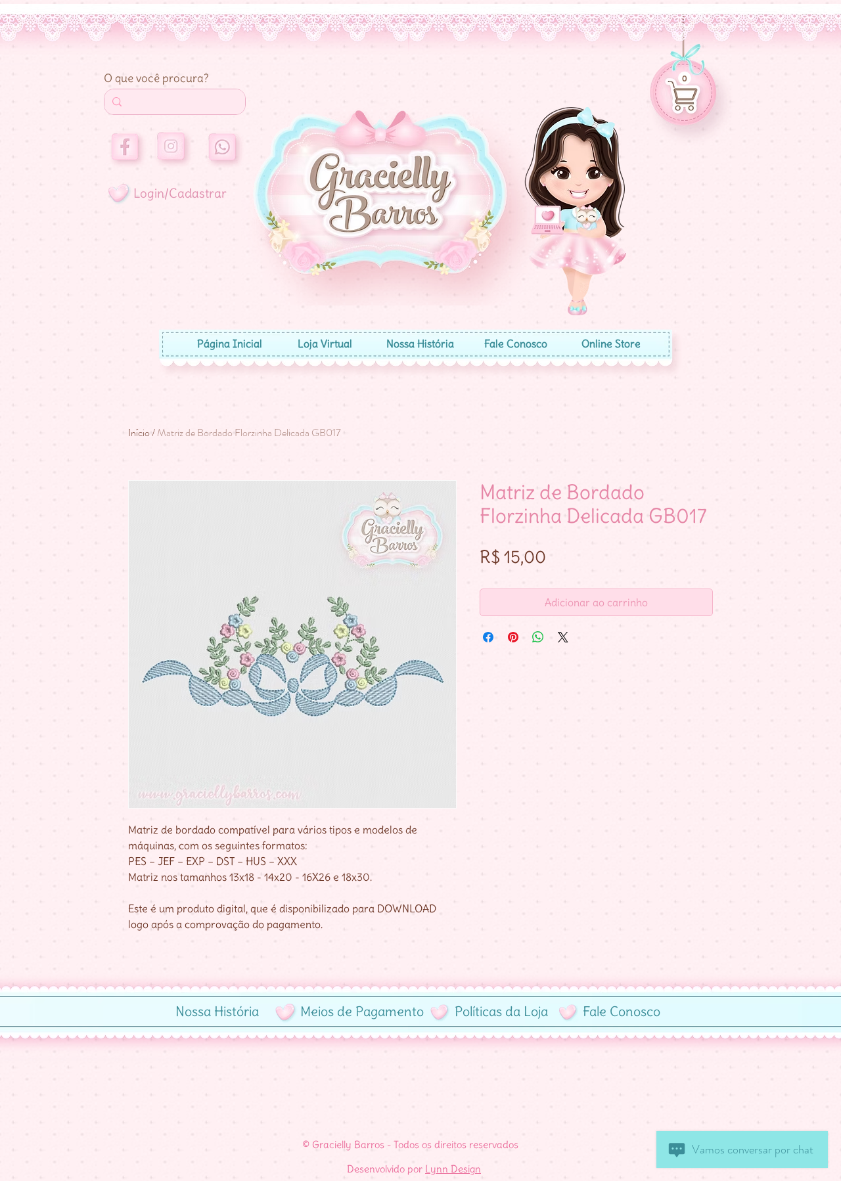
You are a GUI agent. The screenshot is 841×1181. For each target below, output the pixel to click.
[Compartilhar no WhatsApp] (538, 637)
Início (139, 432)
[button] (684, 78)
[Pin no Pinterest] (513, 637)
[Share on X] (563, 637)
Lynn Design (453, 1169)
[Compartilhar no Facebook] (488, 637)
